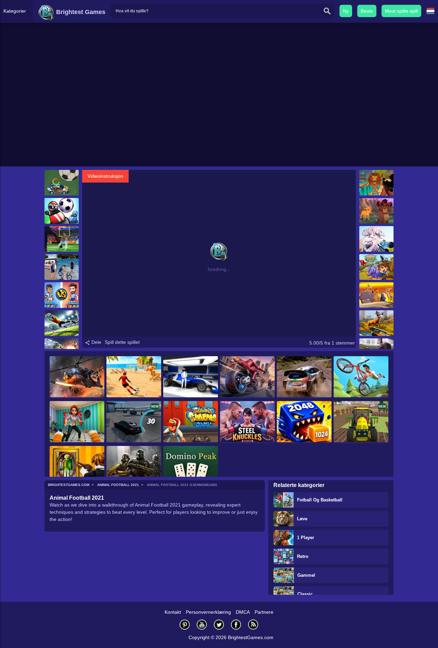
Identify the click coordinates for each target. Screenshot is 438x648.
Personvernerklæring (208, 612)
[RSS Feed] (253, 625)
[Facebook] (236, 625)
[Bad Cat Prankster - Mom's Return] (77, 422)
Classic (305, 594)
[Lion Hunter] (376, 183)
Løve (302, 518)
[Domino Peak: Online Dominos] (190, 467)
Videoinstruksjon (105, 176)
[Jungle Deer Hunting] (376, 323)
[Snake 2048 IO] (304, 422)
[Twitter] (219, 625)
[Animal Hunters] (376, 239)
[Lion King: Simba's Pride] (376, 211)
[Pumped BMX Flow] (361, 377)
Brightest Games (79, 12)
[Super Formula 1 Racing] (190, 377)
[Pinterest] (185, 625)
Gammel (306, 575)
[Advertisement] (219, 113)
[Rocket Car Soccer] (61, 183)
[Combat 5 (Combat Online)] (133, 467)
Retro (302, 556)
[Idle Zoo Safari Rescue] (376, 267)
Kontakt (173, 612)
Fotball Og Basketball (320, 499)
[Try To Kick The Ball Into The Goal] (133, 377)
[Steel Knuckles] (247, 422)
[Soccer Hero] (61, 295)
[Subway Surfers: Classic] (190, 422)
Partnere (264, 612)
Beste (367, 11)
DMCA (243, 612)
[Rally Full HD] (304, 377)
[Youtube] (202, 625)
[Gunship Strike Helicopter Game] (77, 377)
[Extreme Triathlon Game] (61, 267)
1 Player (305, 537)
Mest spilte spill (401, 11)
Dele (95, 342)
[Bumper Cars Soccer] (61, 211)
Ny (346, 11)
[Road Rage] (247, 377)
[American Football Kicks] (61, 239)
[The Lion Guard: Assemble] (376, 295)
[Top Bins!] (61, 323)
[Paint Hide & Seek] (77, 467)
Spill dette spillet (122, 342)
